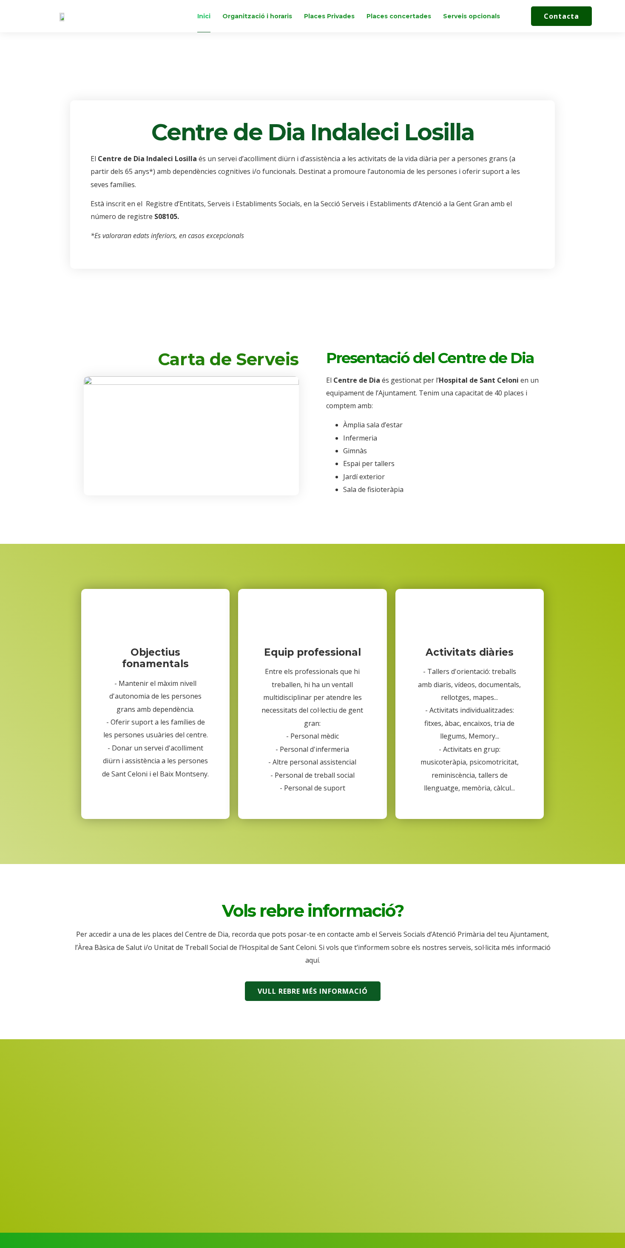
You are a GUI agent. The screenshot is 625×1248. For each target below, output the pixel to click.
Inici (203, 16)
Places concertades (398, 16)
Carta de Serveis (228, 359)
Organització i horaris (257, 16)
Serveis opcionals (471, 16)
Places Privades (329, 16)
